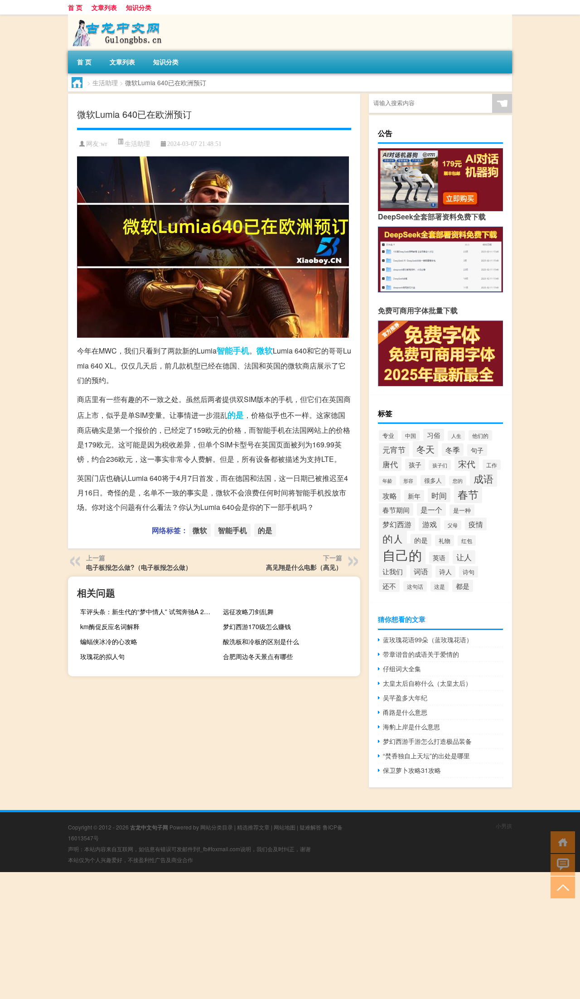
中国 (410, 435)
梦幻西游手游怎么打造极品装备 (427, 741)
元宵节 (394, 449)
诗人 (445, 571)
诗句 (468, 571)
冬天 (425, 449)
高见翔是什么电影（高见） (304, 567)
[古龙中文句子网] (115, 17)
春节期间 (396, 509)
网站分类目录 (216, 827)
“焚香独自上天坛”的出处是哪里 (426, 755)
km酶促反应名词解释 (110, 626)
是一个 (431, 509)
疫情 (476, 524)
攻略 (389, 495)
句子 (477, 450)
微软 (264, 350)
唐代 (390, 464)
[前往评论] (561, 864)
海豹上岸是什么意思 (411, 726)
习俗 (433, 435)
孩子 (415, 464)
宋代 (466, 464)
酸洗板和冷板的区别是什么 (261, 641)
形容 (408, 480)
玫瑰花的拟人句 (102, 656)
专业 (388, 436)
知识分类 (138, 7)
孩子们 (439, 465)
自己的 (402, 554)
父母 (453, 525)
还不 (389, 586)
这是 (439, 586)
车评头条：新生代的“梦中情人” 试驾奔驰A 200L (147, 611)
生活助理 (105, 82)
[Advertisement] (272, 935)
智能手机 (233, 350)
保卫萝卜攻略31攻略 (412, 770)
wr (104, 144)
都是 (462, 586)
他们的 (480, 435)
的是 (235, 415)
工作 (491, 465)
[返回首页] (561, 841)
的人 (392, 538)
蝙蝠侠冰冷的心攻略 (108, 641)
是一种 (462, 510)
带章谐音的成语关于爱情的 (421, 654)
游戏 (429, 524)
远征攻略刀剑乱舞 (248, 611)
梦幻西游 (396, 524)
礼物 (444, 540)
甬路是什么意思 (405, 712)
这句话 (415, 586)
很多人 (433, 480)
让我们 (392, 571)
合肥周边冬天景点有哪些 (258, 656)
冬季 (452, 450)
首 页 (75, 7)
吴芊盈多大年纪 (405, 697)
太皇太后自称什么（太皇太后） (427, 683)
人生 (456, 435)
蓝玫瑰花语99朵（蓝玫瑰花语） (428, 639)
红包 (466, 540)
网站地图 (284, 827)
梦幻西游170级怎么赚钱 (257, 626)
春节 (468, 494)
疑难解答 (310, 827)
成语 (483, 478)
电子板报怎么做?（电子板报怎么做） (139, 567)
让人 (464, 557)
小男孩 (504, 825)
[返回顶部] (561, 887)
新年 (414, 495)
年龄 (387, 480)
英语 (439, 557)
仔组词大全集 (402, 668)
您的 (458, 480)
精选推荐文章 (253, 827)
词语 (421, 571)
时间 (439, 495)
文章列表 (104, 7)
